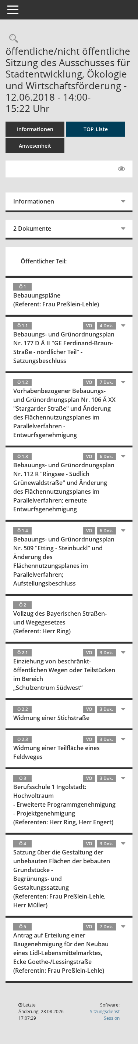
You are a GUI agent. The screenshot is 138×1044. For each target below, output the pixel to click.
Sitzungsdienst (105, 1014)
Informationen (35, 129)
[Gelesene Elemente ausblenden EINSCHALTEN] (121, 169)
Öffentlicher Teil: (44, 261)
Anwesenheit (35, 145)
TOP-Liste (96, 129)
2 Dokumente (32, 228)
